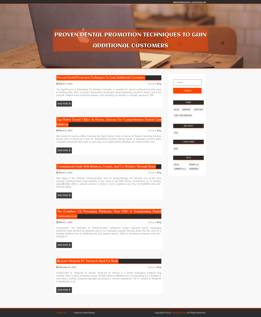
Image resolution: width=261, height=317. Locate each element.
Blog (159, 84)
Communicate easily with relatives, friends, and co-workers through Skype (106, 166)
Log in (176, 110)
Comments (180, 169)
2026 (176, 133)
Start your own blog (183, 115)
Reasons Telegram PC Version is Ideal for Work (87, 261)
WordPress (194, 169)
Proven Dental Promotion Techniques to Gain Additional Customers (101, 77)
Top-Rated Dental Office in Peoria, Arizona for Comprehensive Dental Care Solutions (108, 122)
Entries (194, 165)
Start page (198, 110)
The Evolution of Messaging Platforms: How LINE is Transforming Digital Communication (108, 214)
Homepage (186, 110)
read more (63, 103)
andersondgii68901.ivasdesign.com (189, 2)
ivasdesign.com (179, 312)
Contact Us (61, 312)
